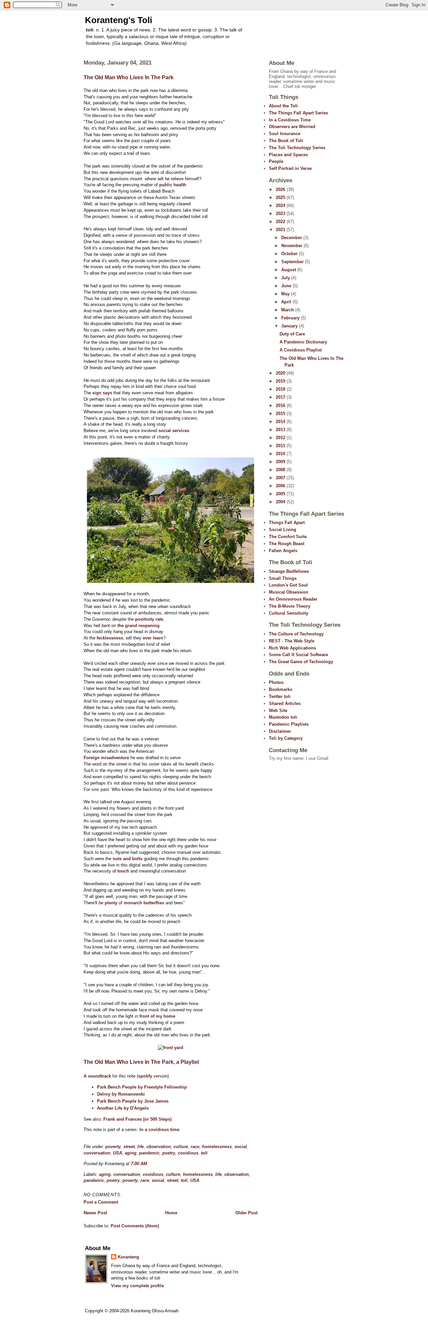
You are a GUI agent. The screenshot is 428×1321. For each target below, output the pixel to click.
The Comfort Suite (288, 536)
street (129, 1146)
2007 (281, 477)
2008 (281, 469)
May (286, 293)
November (292, 245)
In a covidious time (159, 1129)
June (287, 285)
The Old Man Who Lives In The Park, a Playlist (141, 1062)
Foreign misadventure (106, 757)
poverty (113, 1146)
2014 (281, 421)
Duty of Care (292, 333)
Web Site (278, 710)
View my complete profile (137, 1285)
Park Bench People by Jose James (133, 1101)
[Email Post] (149, 1163)
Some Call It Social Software (298, 654)
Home (171, 1212)
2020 (281, 373)
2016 (281, 405)
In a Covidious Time (290, 119)
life (140, 1146)
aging (130, 1152)
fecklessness (110, 637)
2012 (281, 437)
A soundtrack (97, 1076)
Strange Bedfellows (289, 571)
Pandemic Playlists (289, 724)
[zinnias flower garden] (170, 581)
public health (172, 184)
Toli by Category (286, 738)
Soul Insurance (284, 133)
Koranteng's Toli (118, 20)
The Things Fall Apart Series (298, 112)
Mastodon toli (283, 717)
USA (117, 1152)
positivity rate (149, 619)
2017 (281, 397)
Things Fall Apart (287, 522)
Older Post (246, 1212)
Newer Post (95, 1212)
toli (204, 1152)
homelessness (217, 1146)
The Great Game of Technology (301, 661)
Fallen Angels (283, 550)
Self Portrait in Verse (290, 168)
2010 (281, 453)
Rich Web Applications (292, 647)
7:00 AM (139, 1163)
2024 (281, 205)
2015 (281, 413)
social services (173, 430)
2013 (281, 429)
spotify (145, 1076)
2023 (281, 213)
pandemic (149, 1152)
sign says (102, 392)
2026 (281, 189)
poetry (168, 1152)
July (286, 277)
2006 (281, 485)
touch (123, 871)
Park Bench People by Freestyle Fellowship (142, 1087)
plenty (111, 902)
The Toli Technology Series (297, 147)
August (289, 269)
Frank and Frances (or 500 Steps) (137, 1119)
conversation (97, 1152)
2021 (281, 229)
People (276, 161)
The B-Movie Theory (289, 606)
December (292, 237)
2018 (281, 389)
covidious (188, 1152)
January (290, 325)
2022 (281, 221)
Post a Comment (101, 1202)
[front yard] (170, 1047)
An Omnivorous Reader (293, 599)
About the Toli (283, 105)
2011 (281, 445)
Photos (276, 682)
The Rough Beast (286, 543)
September (293, 261)
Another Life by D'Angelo (123, 1108)
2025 (281, 197)
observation (158, 1146)
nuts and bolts (127, 858)
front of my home (157, 1016)
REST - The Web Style (291, 640)
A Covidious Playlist (301, 349)
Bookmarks (280, 689)
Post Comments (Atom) (135, 1225)
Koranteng (128, 1256)
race (195, 1146)
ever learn (153, 637)
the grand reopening (138, 625)
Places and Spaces (288, 154)
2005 (281, 493)
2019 (281, 381)
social (240, 1146)
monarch (133, 902)
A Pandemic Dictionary (303, 341)
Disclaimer (280, 731)
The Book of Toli (286, 140)
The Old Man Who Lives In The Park (129, 77)
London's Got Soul (288, 585)
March (288, 309)
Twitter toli (280, 696)
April (287, 301)
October (290, 253)
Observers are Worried (292, 126)
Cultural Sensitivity (288, 613)
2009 (281, 461)
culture (181, 1146)
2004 (281, 501)
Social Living (282, 529)
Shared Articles (285, 703)
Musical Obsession (288, 592)
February (291, 317)
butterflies (153, 902)
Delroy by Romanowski (121, 1094)
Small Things (283, 578)
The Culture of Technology (296, 633)
